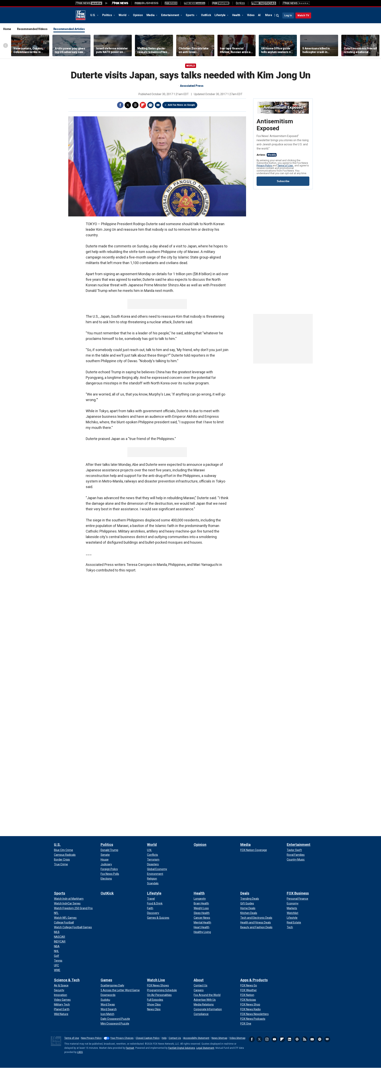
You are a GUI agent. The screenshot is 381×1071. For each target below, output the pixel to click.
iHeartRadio (327, 1039)
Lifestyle (220, 15)
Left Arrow (5, 45)
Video (251, 15)
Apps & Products (254, 980)
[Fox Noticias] (263, 3)
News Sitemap (219, 1038)
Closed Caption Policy (148, 1038)
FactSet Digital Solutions (181, 1048)
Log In (288, 15)
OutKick (206, 15)
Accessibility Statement (196, 1038)
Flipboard (143, 105)
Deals (244, 893)
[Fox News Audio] (194, 3)
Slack (297, 1039)
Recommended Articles (69, 29)
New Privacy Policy (91, 1038)
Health (236, 15)
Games (106, 980)
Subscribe (283, 181)
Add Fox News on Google (181, 105)
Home (7, 29)
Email (158, 105)
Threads (135, 105)
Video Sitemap (237, 1038)
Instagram (267, 1039)
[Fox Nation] (171, 3)
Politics (107, 15)
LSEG (80, 1052)
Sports (190, 15)
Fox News (80, 15)
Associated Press (191, 85)
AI (259, 15)
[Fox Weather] (220, 3)
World (123, 15)
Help (164, 1038)
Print (150, 105)
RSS (305, 1039)
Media (150, 15)
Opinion (138, 15)
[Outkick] (240, 3)
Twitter (128, 105)
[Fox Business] (146, 3)
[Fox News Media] (120, 3)
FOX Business (298, 893)
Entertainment (170, 15)
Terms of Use (285, 165)
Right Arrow (373, 45)
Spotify (320, 1039)
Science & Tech (67, 980)
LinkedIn (289, 1039)
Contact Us (175, 1038)
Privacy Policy (264, 165)
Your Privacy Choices (122, 1038)
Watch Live (156, 980)
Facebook (120, 105)
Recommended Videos (32, 29)
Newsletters (312, 1039)
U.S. (93, 15)
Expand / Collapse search (278, 16)
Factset (130, 1048)
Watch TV (303, 15)
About (199, 980)
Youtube (274, 1039)
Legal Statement (205, 1048)
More (268, 15)
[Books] (296, 3)
